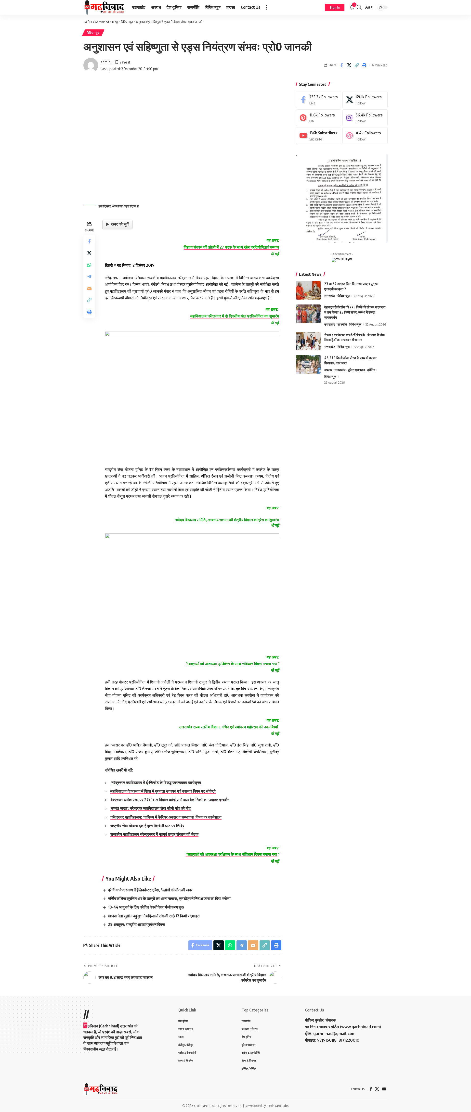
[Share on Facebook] (341, 65)
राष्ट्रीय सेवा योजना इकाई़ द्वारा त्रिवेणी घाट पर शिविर (147, 825)
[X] (365, 99)
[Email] (89, 288)
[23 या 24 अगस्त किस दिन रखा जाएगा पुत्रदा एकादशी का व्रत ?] (308, 290)
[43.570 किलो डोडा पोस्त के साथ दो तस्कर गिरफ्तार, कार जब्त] (308, 364)
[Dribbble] (365, 135)
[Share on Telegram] (89, 276)
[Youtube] (318, 135)
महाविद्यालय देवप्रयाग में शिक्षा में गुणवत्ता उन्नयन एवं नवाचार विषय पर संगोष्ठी (163, 791)
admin (105, 62)
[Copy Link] (356, 65)
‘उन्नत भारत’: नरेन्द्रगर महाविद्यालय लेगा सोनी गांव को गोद (150, 808)
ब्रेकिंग (371, 370)
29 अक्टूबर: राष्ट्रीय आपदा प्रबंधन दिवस (136, 924)
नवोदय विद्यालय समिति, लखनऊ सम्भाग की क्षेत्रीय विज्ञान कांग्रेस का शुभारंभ (227, 519)
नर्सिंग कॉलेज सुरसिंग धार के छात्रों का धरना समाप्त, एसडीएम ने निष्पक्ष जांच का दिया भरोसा (169, 898)
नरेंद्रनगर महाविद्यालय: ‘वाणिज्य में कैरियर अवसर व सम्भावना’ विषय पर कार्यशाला (166, 817)
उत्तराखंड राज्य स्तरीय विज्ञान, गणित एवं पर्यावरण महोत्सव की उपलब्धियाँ (228, 726)
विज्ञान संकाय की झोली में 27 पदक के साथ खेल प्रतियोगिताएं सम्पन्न (231, 247)
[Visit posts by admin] (90, 65)
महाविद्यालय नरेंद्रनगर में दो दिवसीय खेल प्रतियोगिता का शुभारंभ (234, 316)
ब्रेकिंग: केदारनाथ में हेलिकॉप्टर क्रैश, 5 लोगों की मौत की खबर (150, 889)
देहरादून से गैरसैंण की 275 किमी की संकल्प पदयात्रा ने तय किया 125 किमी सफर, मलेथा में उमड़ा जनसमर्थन (354, 312)
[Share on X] (349, 65)
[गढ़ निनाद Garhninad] (103, 7)
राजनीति (342, 324)
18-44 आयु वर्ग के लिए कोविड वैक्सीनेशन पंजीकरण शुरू (146, 907)
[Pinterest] (318, 117)
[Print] (364, 65)
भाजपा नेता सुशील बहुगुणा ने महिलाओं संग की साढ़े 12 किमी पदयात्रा (154, 915)
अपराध (328, 370)
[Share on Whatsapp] (89, 264)
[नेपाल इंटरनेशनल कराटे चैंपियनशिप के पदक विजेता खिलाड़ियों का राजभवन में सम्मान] (308, 341)
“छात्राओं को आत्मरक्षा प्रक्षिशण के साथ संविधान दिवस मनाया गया (231, 663)
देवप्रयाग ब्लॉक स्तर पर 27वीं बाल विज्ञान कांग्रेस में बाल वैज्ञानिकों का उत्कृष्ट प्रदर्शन (169, 799)
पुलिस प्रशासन (356, 370)
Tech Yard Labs (278, 1106)
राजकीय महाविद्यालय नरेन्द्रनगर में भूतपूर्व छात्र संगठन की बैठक (154, 834)
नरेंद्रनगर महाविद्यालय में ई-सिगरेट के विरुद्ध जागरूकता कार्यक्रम (156, 782)
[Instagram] (365, 117)
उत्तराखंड (329, 296)
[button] (266, 7)
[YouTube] (384, 1089)
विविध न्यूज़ (93, 33)
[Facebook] (318, 99)
